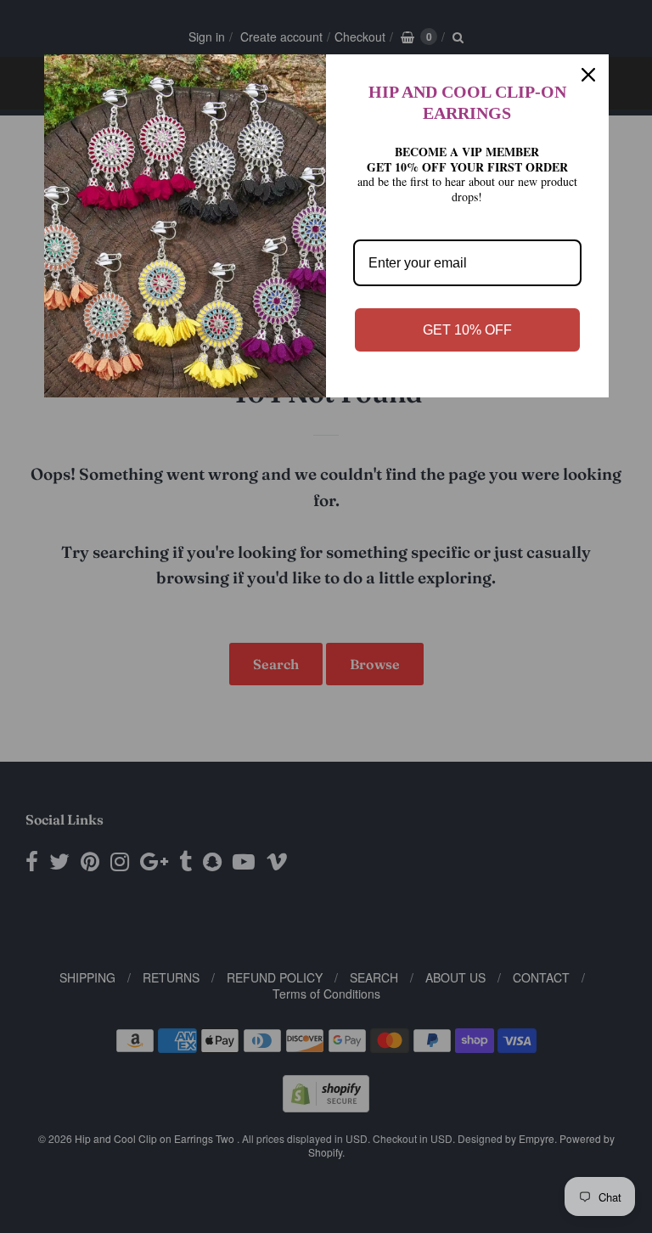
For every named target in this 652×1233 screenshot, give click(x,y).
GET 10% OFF (467, 330)
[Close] (588, 74)
